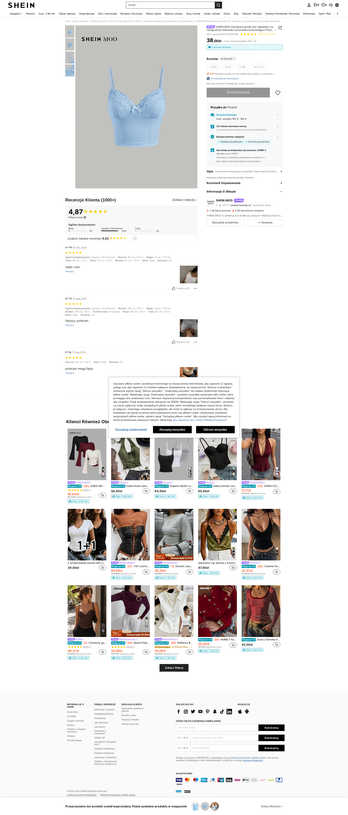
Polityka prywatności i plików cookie (248, 758)
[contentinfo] (230, 782)
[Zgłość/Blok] (195, 288)
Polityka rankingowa (104, 753)
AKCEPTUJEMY (184, 774)
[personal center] (309, 5)
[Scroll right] (337, 13)
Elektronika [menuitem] (309, 13)
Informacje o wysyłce (104, 709)
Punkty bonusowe (130, 724)
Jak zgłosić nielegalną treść (105, 743)
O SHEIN (71, 716)
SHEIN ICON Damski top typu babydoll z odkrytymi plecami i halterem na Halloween (261, 486)
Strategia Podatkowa (104, 748)
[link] (316, 5)
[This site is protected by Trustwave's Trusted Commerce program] (178, 791)
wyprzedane (238, 92)
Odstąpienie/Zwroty (103, 714)
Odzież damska (80, 21)
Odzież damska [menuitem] (67, 13)
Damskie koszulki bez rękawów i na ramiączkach (168, 21)
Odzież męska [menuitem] (153, 13)
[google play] (246, 713)
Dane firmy (72, 712)
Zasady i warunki (75, 721)
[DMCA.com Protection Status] (187, 791)
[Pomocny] (173, 288)
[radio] (213, 67)
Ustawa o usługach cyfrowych (76, 730)
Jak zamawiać (101, 722)
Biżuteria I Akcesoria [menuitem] (131, 13)
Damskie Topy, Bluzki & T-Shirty (124, 21)
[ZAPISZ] (278, 92)
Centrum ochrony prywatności (81, 795)
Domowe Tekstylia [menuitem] (252, 13)
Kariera (70, 725)
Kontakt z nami (128, 715)
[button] (331, 5)
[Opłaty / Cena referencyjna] (222, 41)
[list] (205, 711)
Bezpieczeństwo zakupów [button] (230, 137)
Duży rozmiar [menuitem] (193, 13)
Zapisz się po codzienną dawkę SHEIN (198, 721)
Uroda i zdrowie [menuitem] (212, 13)
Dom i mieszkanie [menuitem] (107, 13)
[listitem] (87, 465)
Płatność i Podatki (130, 719)
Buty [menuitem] (236, 13)
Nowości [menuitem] (30, 13)
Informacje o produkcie (105, 757)
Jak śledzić (99, 727)
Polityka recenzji (76, 217)
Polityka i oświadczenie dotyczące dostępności (105, 762)
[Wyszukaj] (218, 5)
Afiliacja (71, 736)
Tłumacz (69, 271)
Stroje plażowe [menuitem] (86, 13)
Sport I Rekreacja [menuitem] (328, 13)
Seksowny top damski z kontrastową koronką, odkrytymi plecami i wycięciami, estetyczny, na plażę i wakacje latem (217, 562)
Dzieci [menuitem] (227, 13)
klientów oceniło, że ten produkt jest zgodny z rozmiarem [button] (241, 73)
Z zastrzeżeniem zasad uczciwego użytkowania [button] (241, 129)
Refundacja (100, 718)
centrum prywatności (253, 760)
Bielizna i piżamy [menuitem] (174, 13)
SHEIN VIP (99, 738)
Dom (67, 21)
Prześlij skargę (74, 740)
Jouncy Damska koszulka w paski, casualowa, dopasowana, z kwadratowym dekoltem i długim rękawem (261, 639)
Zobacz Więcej (174, 667)
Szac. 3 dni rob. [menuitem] (47, 13)
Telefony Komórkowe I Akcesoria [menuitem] (282, 13)
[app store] (240, 713)
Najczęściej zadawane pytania (132, 709)
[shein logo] (21, 5)
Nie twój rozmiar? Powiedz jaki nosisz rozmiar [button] (230, 83)
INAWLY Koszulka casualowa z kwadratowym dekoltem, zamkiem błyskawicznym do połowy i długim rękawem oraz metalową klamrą (218, 639)
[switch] (133, 238)
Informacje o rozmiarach (100, 732)
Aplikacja (243, 704)
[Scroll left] (333, 13)
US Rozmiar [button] (226, 58)
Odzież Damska (98, 21)
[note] (78, 501)
